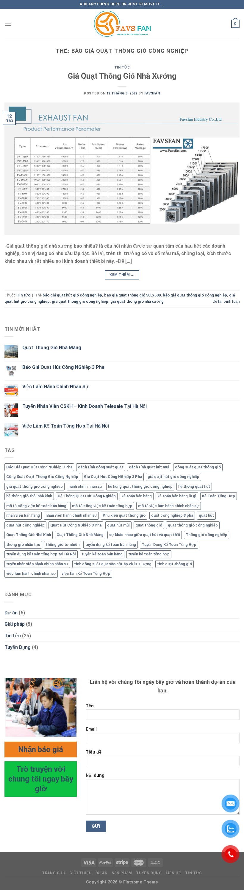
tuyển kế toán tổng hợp (149, 554)
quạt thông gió (148, 525)
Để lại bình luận (226, 301)
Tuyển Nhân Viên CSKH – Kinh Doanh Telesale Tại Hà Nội (84, 406)
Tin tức (122, 67)
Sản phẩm (122, 873)
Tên (90, 706)
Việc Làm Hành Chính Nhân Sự (55, 386)
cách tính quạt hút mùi (149, 467)
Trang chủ (53, 873)
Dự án (11, 613)
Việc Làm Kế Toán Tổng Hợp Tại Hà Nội (65, 426)
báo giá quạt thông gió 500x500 (132, 295)
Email (91, 729)
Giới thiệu (80, 873)
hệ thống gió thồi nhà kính (29, 496)
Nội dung (95, 775)
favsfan (152, 93)
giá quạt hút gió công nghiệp (173, 476)
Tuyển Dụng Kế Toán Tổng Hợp (169, 544)
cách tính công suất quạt (100, 467)
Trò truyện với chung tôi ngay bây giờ (40, 779)
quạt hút (206, 515)
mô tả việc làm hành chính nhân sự (168, 506)
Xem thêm (122, 275)
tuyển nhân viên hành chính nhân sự (37, 564)
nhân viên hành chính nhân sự (71, 515)
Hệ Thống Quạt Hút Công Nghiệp (87, 496)
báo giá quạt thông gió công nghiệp (195, 295)
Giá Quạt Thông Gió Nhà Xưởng (122, 76)
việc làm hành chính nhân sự (31, 573)
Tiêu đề (93, 752)
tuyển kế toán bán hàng (102, 554)
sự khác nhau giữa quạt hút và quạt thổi (144, 534)
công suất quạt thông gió (198, 467)
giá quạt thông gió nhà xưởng (137, 301)
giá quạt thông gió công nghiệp (80, 301)
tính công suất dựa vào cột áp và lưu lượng (112, 564)
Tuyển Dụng (17, 647)
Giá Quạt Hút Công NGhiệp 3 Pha (113, 476)
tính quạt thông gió (174, 564)
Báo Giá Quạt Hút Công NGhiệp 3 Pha (63, 367)
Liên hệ (173, 873)
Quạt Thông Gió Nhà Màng (51, 347)
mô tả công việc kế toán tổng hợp (102, 506)
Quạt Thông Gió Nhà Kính (28, 534)
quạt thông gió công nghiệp (193, 525)
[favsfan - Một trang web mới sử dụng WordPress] (122, 24)
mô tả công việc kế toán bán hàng (36, 506)
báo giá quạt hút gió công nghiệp (72, 295)
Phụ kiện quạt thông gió (124, 515)
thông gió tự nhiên (62, 544)
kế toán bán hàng (136, 496)
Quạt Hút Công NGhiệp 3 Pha (75, 525)
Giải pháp (14, 624)
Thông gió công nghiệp (206, 534)
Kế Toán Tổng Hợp (218, 496)
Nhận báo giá (40, 749)
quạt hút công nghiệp (25, 525)
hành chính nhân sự (85, 486)
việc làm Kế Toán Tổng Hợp (86, 573)
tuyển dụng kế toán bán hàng (110, 544)
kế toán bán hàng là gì (176, 496)
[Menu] (8, 23)
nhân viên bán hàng (23, 515)
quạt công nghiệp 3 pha (172, 515)
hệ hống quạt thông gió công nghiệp (140, 486)
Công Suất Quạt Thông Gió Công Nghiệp (42, 476)
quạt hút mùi (118, 525)
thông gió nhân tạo (23, 544)
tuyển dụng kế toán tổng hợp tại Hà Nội (41, 554)
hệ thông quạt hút (194, 486)
